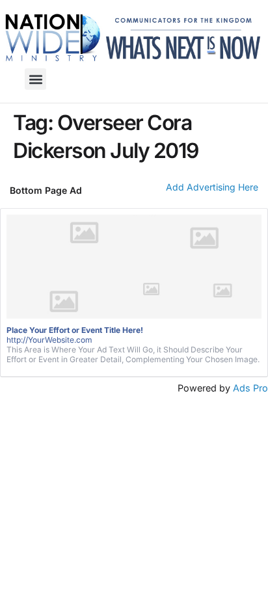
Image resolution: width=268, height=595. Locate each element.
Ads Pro (250, 387)
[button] (35, 79)
